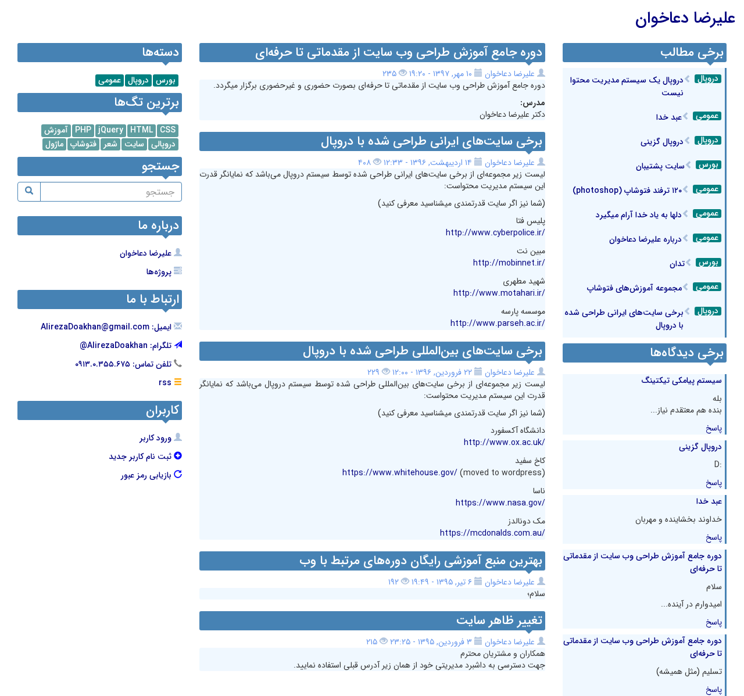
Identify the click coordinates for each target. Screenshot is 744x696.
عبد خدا (669, 117)
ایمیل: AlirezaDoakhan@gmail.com (107, 327)
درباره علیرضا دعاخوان (645, 239)
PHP (83, 130)
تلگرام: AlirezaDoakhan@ (127, 345)
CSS (168, 130)
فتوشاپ (83, 144)
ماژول (54, 144)
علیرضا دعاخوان (685, 18)
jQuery (110, 130)
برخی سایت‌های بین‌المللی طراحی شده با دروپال (422, 351)
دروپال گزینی (662, 141)
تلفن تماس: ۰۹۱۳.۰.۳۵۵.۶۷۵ (124, 364)
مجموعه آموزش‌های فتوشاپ (634, 288)
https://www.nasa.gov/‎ (500, 503)
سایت (134, 144)
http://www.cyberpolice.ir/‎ (495, 233)
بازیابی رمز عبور (147, 475)
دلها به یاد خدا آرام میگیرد (639, 215)
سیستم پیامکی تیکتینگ (681, 380)
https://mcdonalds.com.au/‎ (492, 533)
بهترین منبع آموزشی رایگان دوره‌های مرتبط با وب (420, 561)
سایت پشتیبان (660, 166)
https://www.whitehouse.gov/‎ (399, 473)
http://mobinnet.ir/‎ (509, 263)
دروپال (708, 78)
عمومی (707, 116)
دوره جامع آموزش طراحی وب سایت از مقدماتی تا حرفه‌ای (398, 52)
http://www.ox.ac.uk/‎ (504, 442)
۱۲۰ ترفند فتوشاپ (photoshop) (627, 190)
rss (166, 382)
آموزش (56, 130)
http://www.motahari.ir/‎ (499, 293)
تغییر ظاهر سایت (499, 620)
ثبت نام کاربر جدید (141, 456)
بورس (708, 164)
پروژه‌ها (160, 272)
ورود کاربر (157, 438)
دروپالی (163, 144)
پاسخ (714, 428)
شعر (110, 144)
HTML (141, 130)
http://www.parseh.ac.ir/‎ (497, 323)
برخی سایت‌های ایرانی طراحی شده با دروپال (431, 141)
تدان (677, 263)
